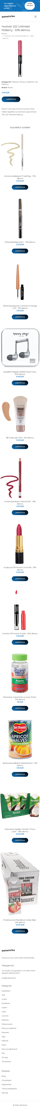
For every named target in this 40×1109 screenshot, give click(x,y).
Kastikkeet (6, 1003)
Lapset (4, 1007)
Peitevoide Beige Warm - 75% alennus (20, 242)
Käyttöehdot (6, 1084)
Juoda (4, 999)
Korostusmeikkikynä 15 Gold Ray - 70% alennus (20, 177)
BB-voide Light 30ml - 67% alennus (20, 438)
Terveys (5, 1057)
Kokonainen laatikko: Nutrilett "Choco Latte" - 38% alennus (20, 830)
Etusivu (4, 33)
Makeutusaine (7, 1024)
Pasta (4, 1045)
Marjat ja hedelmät (26, 82)
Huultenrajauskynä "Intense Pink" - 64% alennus (20, 502)
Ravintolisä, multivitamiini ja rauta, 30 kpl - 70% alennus (20, 698)
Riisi (3, 1053)
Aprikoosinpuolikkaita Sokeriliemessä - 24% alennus (20, 764)
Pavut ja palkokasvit (9, 1049)
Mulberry (5, 84)
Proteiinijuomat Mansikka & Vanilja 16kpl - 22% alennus (20, 921)
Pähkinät (5, 1041)
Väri (36, 82)
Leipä (4, 1012)
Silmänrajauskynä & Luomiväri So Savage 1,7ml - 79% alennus (20, 307)
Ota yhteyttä (6, 1080)
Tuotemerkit (6, 1061)
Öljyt (3, 1037)
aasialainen (6, 991)
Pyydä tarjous (30, 4)
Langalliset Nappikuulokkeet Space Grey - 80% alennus (20, 373)
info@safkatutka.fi (9, 978)
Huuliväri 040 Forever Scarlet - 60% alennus (20, 633)
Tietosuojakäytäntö (9, 1089)
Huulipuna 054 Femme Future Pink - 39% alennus (20, 568)
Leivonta (5, 1016)
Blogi (4, 1076)
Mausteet (5, 1032)
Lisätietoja (11, 99)
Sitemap (5, 1093)
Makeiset (15, 82)
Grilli (3, 995)
